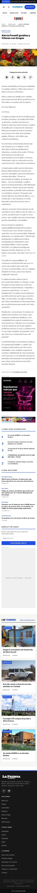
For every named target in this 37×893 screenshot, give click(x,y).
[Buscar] (9, 7)
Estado (24, 13)
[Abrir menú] (4, 7)
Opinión (4, 845)
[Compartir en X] (24, 77)
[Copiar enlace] (30, 77)
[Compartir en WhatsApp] (6, 77)
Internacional (6, 822)
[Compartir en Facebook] (12, 77)
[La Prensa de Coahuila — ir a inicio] (17, 7)
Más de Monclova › (27, 620)
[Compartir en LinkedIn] (18, 77)
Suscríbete (30, 7)
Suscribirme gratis (18, 543)
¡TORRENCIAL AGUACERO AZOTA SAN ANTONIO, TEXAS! (21, 456)
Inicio (5, 13)
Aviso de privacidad (8, 865)
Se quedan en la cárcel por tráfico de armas (18, 518)
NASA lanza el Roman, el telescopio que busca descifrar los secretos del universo (17, 480)
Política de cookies (23, 886)
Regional (4, 811)
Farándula (5, 838)
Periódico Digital (7, 858)
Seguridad (5, 831)
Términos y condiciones (9, 869)
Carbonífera (5, 808)
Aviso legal (11, 886)
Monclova (14, 13)
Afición (4, 835)
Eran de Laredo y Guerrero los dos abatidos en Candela (20, 443)
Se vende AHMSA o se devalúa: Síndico (19, 436)
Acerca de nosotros (8, 855)
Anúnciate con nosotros (9, 862)
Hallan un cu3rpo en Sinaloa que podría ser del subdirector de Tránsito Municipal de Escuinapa (18, 493)
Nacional (4, 818)
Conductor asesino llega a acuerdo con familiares (20, 462)
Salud (3, 842)
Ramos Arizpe (6, 815)
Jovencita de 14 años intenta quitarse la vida (21, 449)
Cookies (4, 872)
